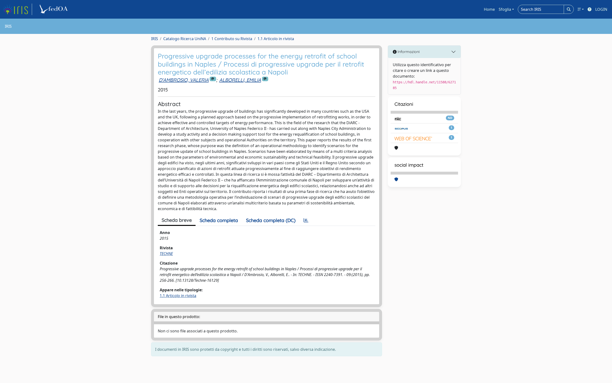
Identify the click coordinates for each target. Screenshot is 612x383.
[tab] (306, 220)
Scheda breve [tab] (177, 220)
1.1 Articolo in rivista (275, 38)
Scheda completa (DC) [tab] (270, 220)
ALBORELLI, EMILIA (240, 80)
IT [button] (579, 9)
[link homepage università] (54, 9)
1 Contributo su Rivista (231, 38)
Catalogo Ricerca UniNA (184, 38)
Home (489, 9)
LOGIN (601, 9)
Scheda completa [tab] (219, 220)
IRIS (154, 38)
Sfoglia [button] (505, 9)
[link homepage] (17, 9)
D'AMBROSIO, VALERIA (184, 80)
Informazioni (408, 51)
